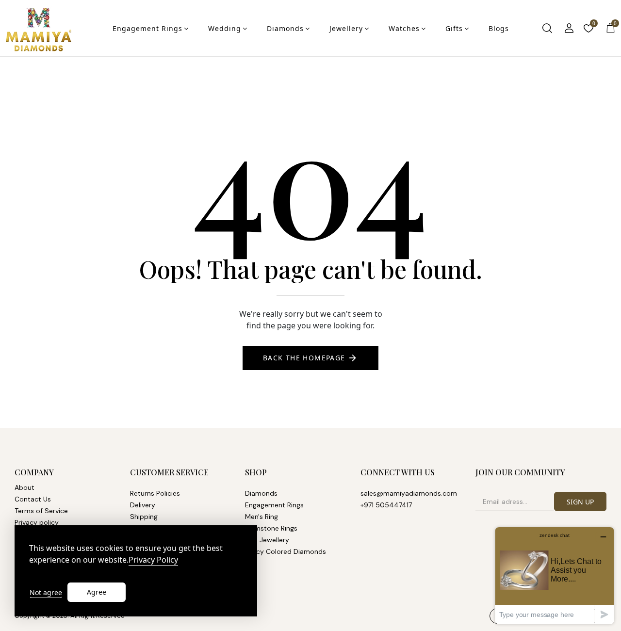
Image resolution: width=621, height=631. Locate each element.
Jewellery (346, 28)
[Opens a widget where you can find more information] (554, 575)
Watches (404, 28)
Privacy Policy (153, 560)
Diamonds (285, 28)
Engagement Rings (147, 28)
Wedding (224, 28)
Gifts (454, 28)
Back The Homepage (304, 357)
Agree (96, 592)
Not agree (46, 592)
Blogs (499, 28)
